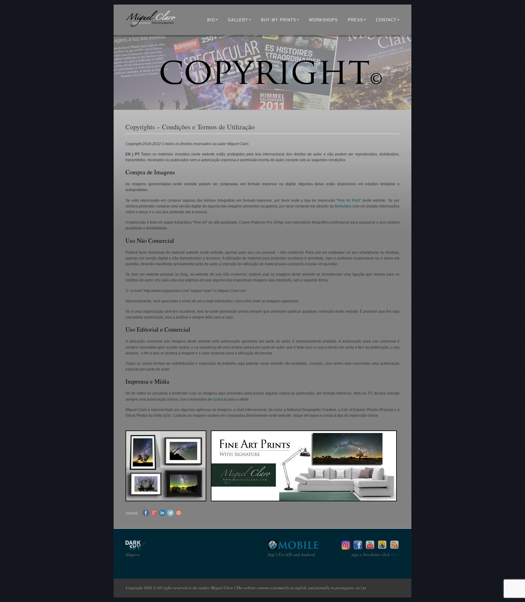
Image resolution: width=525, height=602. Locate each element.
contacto (220, 399)
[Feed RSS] (394, 548)
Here (394, 554)
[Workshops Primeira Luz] (382, 548)
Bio (212, 20)
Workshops (323, 20)
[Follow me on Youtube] (370, 548)
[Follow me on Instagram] (345, 548)
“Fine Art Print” (348, 200)
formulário (343, 206)
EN (128, 154)
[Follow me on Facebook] (357, 548)
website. (379, 200)
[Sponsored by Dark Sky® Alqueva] (151, 548)
